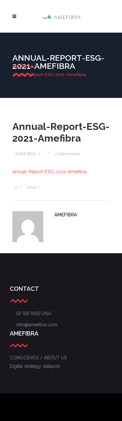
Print (31, 187)
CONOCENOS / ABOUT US (38, 357)
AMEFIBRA (23, 66)
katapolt (51, 366)
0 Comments (67, 153)
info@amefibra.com (33, 324)
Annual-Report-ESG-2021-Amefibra (49, 171)
